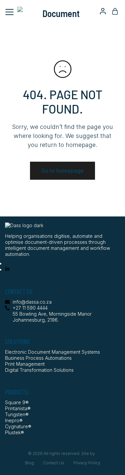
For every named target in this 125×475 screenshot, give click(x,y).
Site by (88, 453)
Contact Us (53, 462)
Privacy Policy (86, 462)
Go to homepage (62, 170)
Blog (29, 462)
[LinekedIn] (7, 269)
